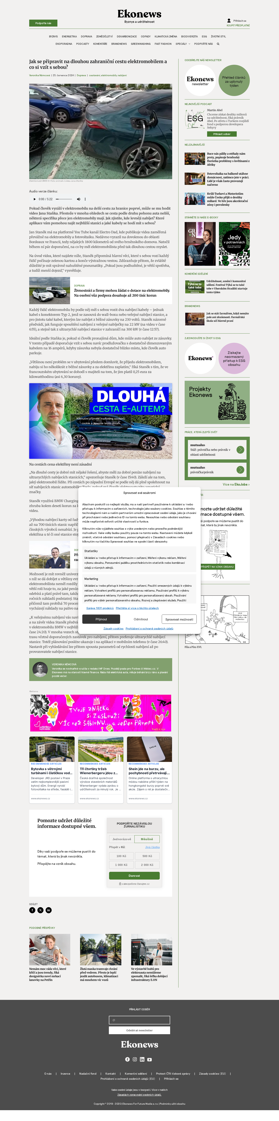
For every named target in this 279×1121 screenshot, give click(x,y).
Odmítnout (141, 619)
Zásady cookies (114, 628)
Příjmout (101, 619)
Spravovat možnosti (179, 619)
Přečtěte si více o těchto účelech (137, 608)
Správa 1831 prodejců (100, 608)
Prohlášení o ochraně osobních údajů (149, 628)
